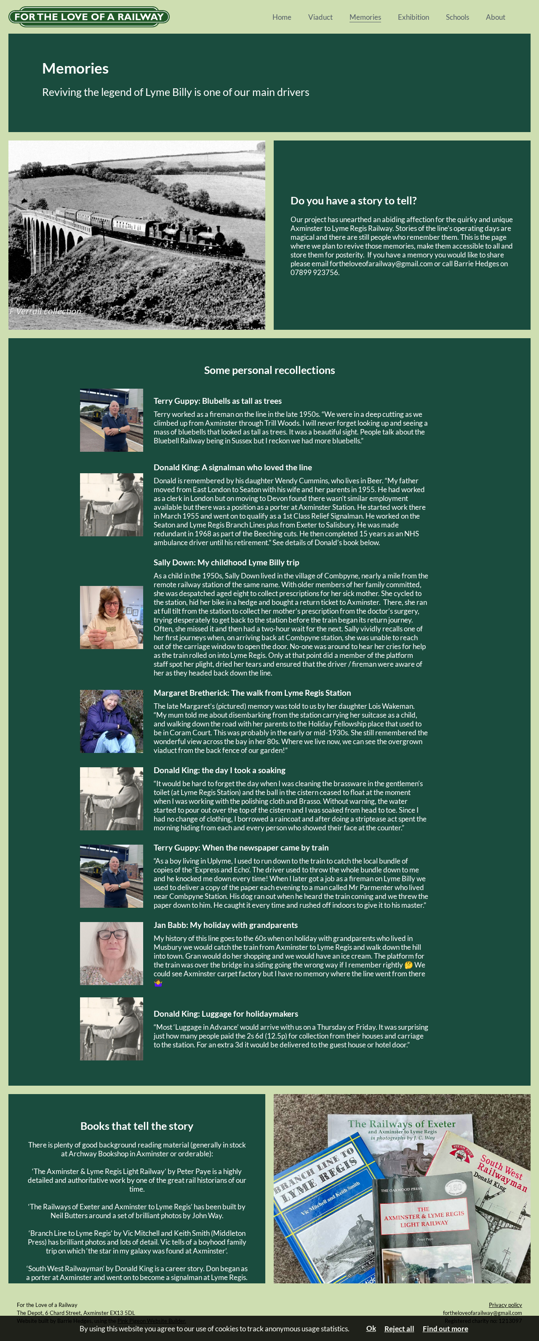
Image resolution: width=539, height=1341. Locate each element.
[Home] (143, 16)
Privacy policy (505, 1304)
